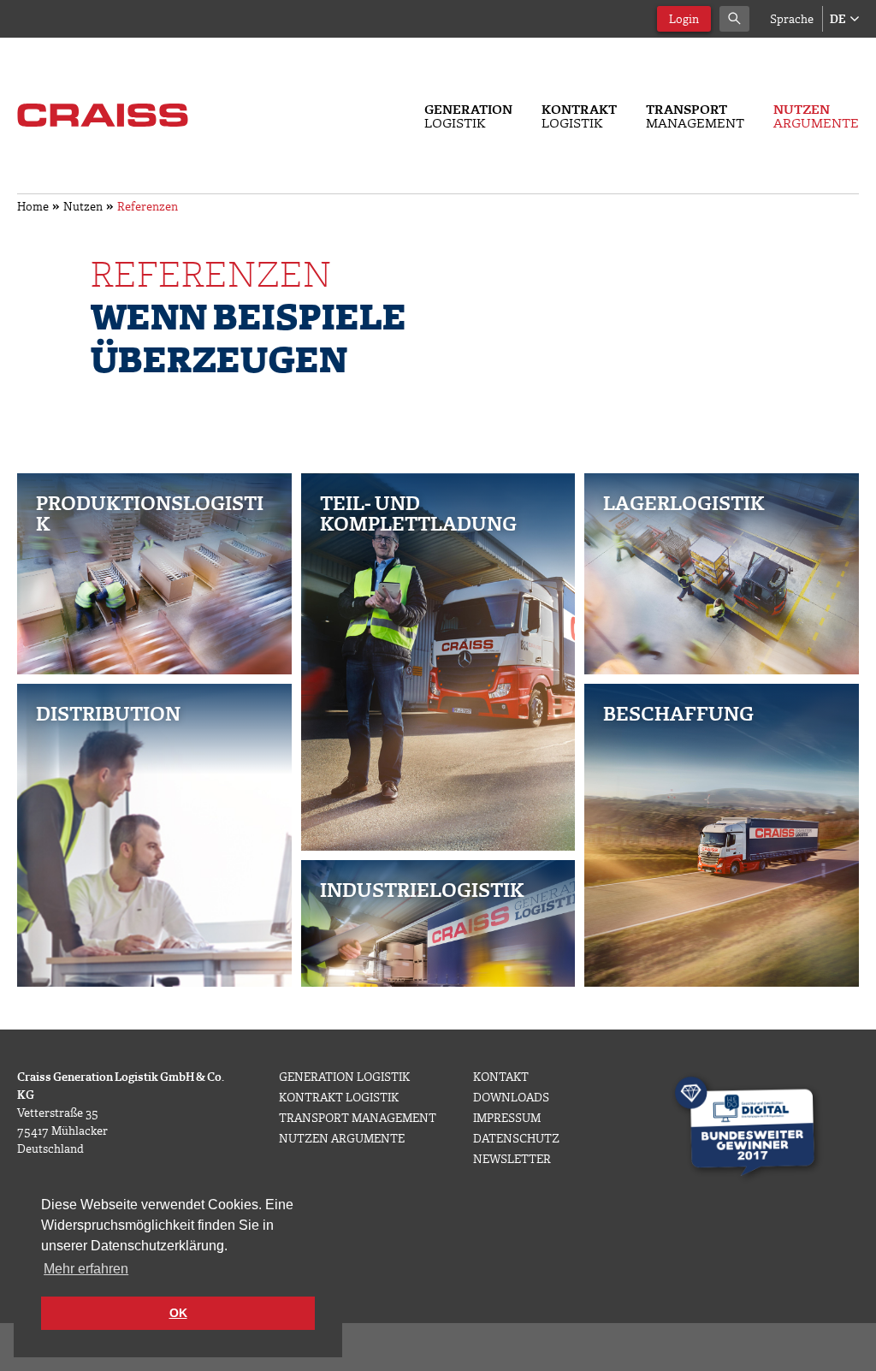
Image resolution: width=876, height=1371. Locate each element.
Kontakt (501, 1076)
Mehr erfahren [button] (86, 1268)
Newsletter (512, 1158)
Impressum (507, 1117)
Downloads (511, 1096)
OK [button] (178, 1313)
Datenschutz (516, 1138)
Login (684, 18)
